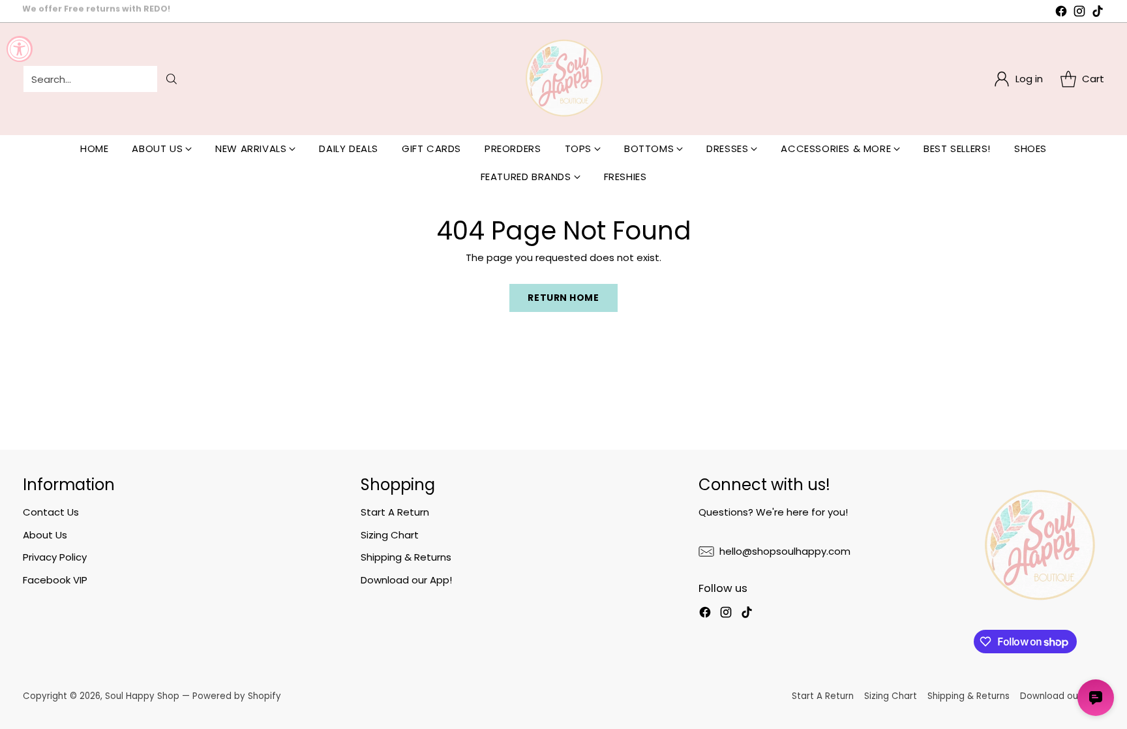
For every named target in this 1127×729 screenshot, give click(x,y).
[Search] (171, 79)
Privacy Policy (55, 557)
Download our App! (406, 580)
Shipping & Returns (406, 557)
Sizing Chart (390, 535)
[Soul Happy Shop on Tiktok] (1097, 13)
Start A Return (395, 512)
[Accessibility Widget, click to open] (20, 49)
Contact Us (51, 512)
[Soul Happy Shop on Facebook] (1061, 13)
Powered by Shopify (236, 696)
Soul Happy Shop (142, 696)
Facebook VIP (55, 580)
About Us (45, 535)
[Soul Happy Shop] (563, 79)
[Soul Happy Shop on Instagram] (1079, 13)
